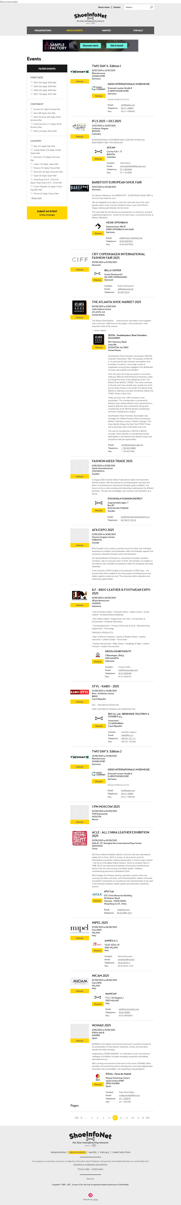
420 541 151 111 (128, 738)
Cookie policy (97, 1168)
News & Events (75, 31)
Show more (37, 198)
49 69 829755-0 (126, 241)
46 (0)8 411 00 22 (128, 520)
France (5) (46, 193)
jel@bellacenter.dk (125, 289)
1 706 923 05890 (128, 448)
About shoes (104, 7)
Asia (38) (45, 113)
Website (79, 81)
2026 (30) (45, 90)
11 (138, 1118)
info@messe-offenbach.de (130, 238)
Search (129, 7)
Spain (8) (45, 175)
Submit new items (121, 1153)
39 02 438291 (124, 1012)
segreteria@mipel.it (126, 959)
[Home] (90, 23)
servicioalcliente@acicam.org (132, 166)
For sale (138, 31)
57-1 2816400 (126, 169)
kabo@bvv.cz (127, 735)
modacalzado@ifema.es (129, 1095)
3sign (95, 1199)
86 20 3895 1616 (124, 912)
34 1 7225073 (125, 1098)
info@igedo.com (128, 104)
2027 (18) (45, 94)
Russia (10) (47, 167)
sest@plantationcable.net (132, 444)
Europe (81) (47, 109)
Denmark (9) (48, 171)
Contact (116, 7)
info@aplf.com (123, 909)
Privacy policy (84, 1168)
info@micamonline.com (129, 1009)
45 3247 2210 (123, 292)
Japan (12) (46, 164)
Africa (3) (45, 130)
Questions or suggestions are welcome (90, 1164)
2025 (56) (45, 86)
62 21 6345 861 (125, 673)
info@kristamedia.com (128, 670)
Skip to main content (9, 1)
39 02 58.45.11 (124, 962)
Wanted (106, 31)
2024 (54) (45, 82)
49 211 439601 (127, 108)
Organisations (43, 31)
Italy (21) (44, 146)
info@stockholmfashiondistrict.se (135, 516)
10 (132, 1118)
